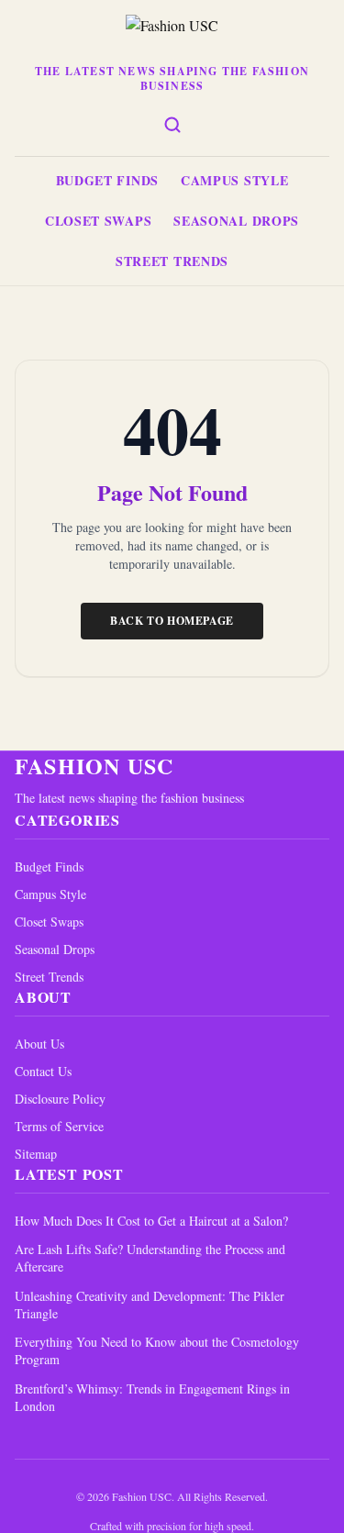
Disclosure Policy (60, 1098)
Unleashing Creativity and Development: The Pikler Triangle (149, 1304)
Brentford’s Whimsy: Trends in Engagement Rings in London (152, 1397)
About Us (39, 1043)
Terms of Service (59, 1126)
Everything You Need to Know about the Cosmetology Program (157, 1350)
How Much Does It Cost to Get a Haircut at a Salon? (151, 1220)
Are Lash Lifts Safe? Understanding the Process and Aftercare (150, 1257)
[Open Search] (172, 124)
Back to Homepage (172, 620)
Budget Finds (107, 180)
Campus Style (234, 180)
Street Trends (172, 261)
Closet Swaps (98, 220)
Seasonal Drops (236, 220)
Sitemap (36, 1153)
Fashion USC (94, 766)
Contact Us (43, 1071)
